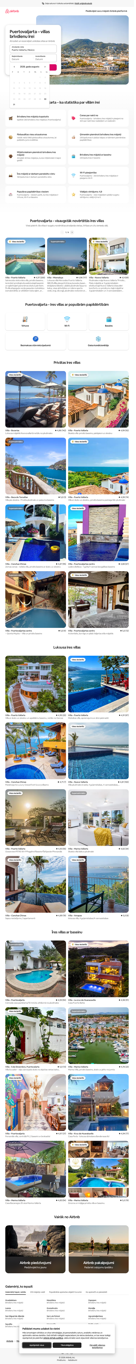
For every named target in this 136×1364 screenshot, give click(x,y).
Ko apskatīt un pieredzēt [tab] (96, 1292)
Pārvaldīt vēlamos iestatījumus (97, 1346)
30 (45, 99)
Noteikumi (72, 1360)
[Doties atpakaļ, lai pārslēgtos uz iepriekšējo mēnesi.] (14, 67)
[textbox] (21, 59)
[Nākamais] (72, 232)
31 (14, 104)
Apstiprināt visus (36, 1345)
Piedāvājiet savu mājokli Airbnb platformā (106, 11)
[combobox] (33, 50)
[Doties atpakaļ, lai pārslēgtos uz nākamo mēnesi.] (45, 67)
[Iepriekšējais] (62, 232)
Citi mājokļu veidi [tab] (37, 1292)
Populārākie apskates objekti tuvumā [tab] (65, 1292)
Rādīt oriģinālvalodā (83, 3)
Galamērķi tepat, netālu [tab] (15, 1292)
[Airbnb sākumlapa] (12, 11)
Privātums (61, 1360)
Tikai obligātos (67, 1345)
